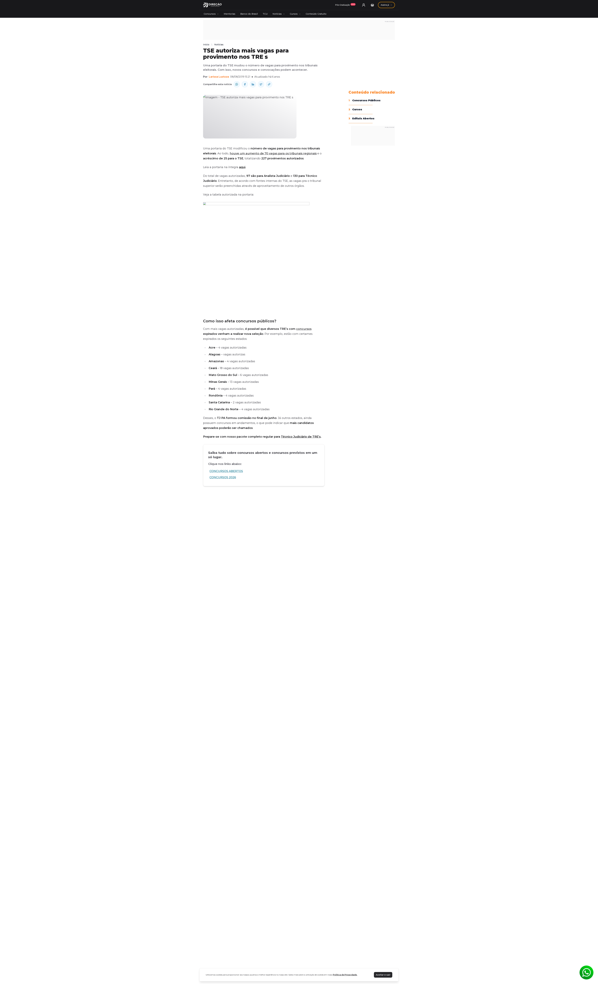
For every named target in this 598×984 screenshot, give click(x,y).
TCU (265, 13)
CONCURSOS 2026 (222, 477)
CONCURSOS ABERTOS (226, 471)
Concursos (210, 13)
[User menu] (364, 5)
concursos (303, 329)
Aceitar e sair (383, 974)
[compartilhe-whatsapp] (237, 84)
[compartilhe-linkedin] (253, 84)
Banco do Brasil (249, 13)
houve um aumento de (247, 153)
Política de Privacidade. (345, 975)
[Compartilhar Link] (269, 84)
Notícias (277, 13)
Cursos (294, 13)
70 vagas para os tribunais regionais (291, 153)
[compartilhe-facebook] (245, 84)
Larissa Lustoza (219, 76)
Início (206, 44)
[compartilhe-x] (261, 84)
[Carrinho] (372, 5)
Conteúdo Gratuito (316, 13)
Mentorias (229, 13)
